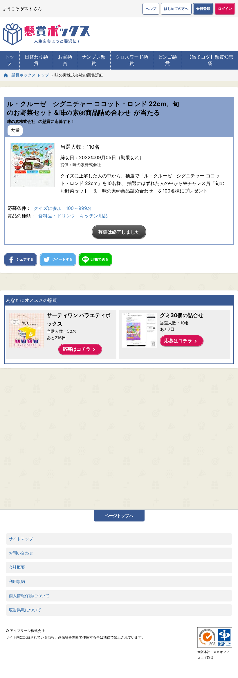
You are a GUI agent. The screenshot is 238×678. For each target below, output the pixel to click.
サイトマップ (21, 538)
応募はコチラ (80, 349)
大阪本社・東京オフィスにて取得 (213, 655)
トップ (9, 60)
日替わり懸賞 (36, 60)
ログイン (225, 8)
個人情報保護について (29, 595)
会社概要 (17, 567)
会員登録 (203, 8)
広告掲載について (25, 609)
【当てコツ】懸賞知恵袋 (210, 60)
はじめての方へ (176, 8)
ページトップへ (119, 515)
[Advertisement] (106, 437)
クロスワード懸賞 (132, 60)
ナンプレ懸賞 (93, 60)
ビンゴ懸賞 (167, 60)
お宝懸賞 (65, 60)
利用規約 (17, 581)
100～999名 (79, 208)
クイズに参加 (48, 208)
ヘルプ (151, 8)
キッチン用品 (94, 216)
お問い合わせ (21, 552)
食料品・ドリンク (56, 216)
